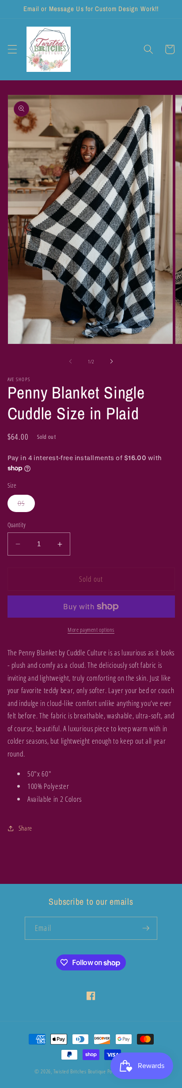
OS (26, 505)
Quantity (17, 524)
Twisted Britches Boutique (80, 1071)
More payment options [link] (91, 630)
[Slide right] (111, 361)
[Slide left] (70, 361)
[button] (12, 49)
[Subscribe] (145, 928)
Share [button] (25, 828)
